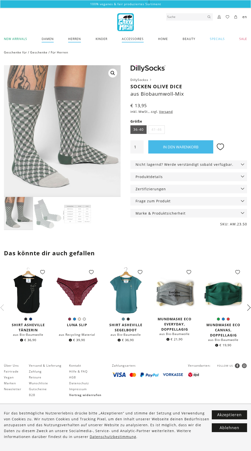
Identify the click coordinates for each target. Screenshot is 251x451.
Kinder (101, 39)
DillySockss (139, 80)
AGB (72, 377)
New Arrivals (15, 39)
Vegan (9, 377)
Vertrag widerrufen (85, 395)
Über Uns (11, 365)
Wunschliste (38, 383)
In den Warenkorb (181, 146)
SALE (243, 39)
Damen (48, 39)
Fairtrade (11, 371)
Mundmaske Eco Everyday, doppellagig (174, 324)
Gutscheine (38, 389)
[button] (112, 73)
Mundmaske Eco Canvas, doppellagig (223, 329)
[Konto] (219, 17)
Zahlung (35, 371)
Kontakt (75, 365)
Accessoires (133, 39)
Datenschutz (79, 383)
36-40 (138, 129)
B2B (32, 395)
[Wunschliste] (227, 17)
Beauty (189, 39)
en (244, 16)
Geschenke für (15, 52)
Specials (217, 39)
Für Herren (59, 52)
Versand (166, 112)
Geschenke (39, 52)
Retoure (35, 377)
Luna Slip (77, 324)
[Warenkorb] (236, 17)
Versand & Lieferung (45, 365)
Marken (10, 383)
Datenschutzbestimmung (113, 436)
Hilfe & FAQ (78, 371)
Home (163, 39)
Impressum (78, 389)
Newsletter (12, 389)
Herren (74, 39)
